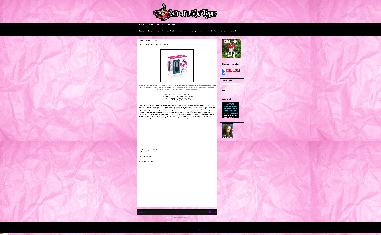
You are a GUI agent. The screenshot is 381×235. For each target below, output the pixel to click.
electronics (171, 31)
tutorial (233, 31)
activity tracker (147, 152)
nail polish (213, 31)
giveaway (182, 31)
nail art (202, 31)
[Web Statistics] (4, 234)
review (223, 31)
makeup (193, 31)
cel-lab (154, 152)
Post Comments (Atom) (181, 217)
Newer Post (143, 212)
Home (151, 24)
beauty (150, 31)
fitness (159, 152)
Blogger (200, 229)
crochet (160, 31)
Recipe (141, 31)
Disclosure (171, 24)
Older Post (212, 212)
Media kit (160, 24)
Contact (142, 24)
